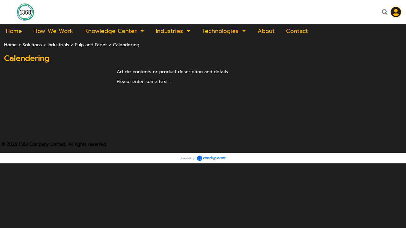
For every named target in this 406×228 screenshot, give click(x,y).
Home (10, 44)
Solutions (32, 44)
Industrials (58, 44)
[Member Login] (395, 12)
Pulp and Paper (91, 44)
